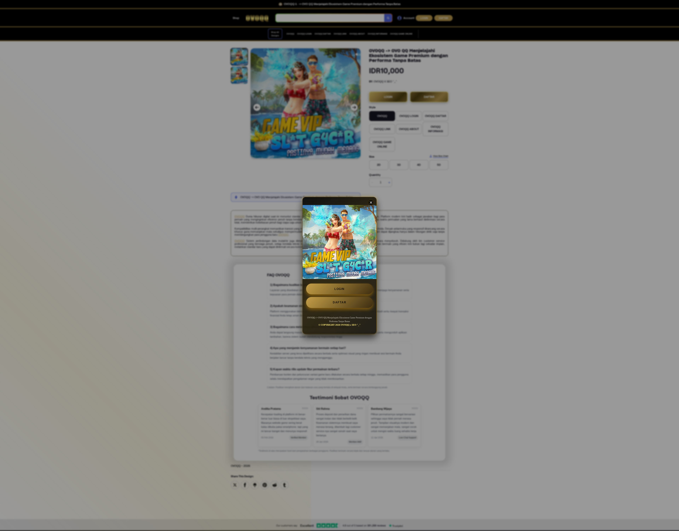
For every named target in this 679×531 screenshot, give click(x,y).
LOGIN (339, 288)
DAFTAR (339, 302)
